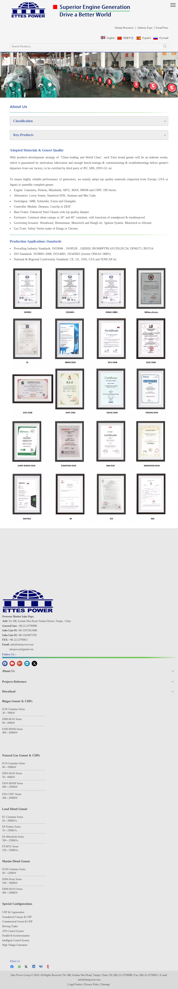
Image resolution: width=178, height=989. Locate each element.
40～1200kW (9, 872)
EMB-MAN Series (12, 719)
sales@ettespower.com (21, 644)
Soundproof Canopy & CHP (17, 916)
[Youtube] (12, 663)
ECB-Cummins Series (13, 709)
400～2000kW (10, 732)
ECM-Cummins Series (14, 869)
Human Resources (124, 27)
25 (8, 830)
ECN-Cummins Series (13, 763)
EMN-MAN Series (12, 773)
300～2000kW (10, 797)
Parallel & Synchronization (16, 935)
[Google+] (19, 663)
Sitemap (105, 984)
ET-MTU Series (10, 846)
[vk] (41, 966)
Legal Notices (75, 984)
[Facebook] (5, 663)
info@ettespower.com (89, 979)
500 (4, 840)
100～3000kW (10, 882)
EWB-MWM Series (12, 729)
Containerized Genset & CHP (17, 921)
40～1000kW (9, 767)
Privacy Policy (92, 984)
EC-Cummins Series (12, 816)
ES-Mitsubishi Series (13, 836)
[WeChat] (19, 966)
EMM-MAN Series (12, 889)
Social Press (162, 27)
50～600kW (8, 777)
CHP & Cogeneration (13, 912)
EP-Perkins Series (11, 826)
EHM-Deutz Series (12, 879)
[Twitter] (34, 663)
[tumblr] (48, 966)
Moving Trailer (10, 926)
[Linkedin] (27, 663)
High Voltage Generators (15, 944)
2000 (10, 820)
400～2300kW (10, 786)
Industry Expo (144, 27)
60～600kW (8, 722)
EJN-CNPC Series (11, 794)
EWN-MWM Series (12, 783)
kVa (15, 820)
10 (3, 830)
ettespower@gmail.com (21, 649)
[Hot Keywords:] (165, 46)
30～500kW (8, 712)
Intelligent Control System (15, 940)
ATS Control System (13, 931)
